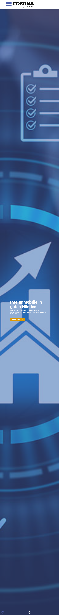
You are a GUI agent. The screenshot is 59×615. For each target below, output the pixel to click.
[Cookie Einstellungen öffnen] (2, 613)
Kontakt (30, 6)
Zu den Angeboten (17, 319)
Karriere (47, 3)
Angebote (40, 3)
